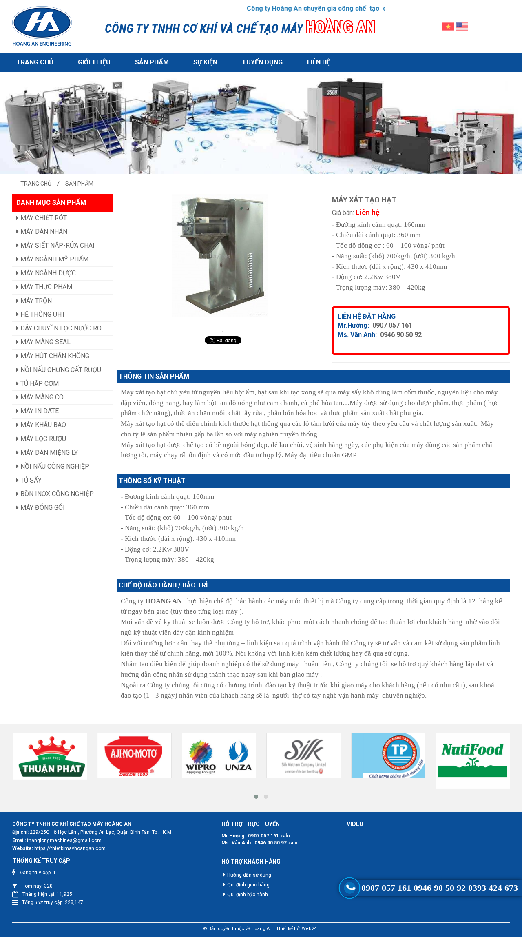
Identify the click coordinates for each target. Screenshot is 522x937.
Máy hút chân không (54, 356)
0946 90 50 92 (401, 335)
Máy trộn (35, 301)
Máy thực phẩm (45, 287)
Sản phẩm (152, 62)
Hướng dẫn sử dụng (249, 875)
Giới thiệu (94, 62)
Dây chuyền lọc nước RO (60, 328)
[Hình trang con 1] (261, 131)
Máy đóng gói (42, 508)
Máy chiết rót (43, 218)
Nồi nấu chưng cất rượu (60, 370)
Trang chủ (34, 62)
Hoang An (261, 928)
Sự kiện (205, 62)
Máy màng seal (45, 342)
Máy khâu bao (42, 425)
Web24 (309, 928)
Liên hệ (318, 62)
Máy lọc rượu (42, 439)
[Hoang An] (42, 26)
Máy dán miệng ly (48, 452)
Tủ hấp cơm (39, 384)
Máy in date (39, 411)
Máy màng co (41, 397)
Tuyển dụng (262, 62)
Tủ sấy (30, 480)
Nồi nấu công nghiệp (54, 466)
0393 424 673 (493, 888)
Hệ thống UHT (42, 314)
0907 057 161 (392, 325)
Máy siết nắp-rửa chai (57, 245)
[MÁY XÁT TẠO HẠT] (222, 331)
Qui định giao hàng (248, 885)
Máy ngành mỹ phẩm (53, 259)
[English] (462, 25)
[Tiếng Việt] (448, 25)
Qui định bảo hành (247, 894)
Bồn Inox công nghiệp (56, 494)
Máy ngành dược (47, 273)
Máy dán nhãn (43, 231)
